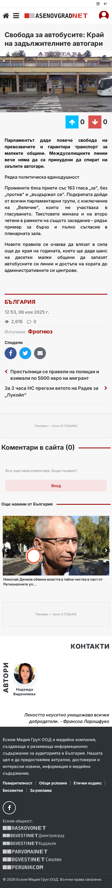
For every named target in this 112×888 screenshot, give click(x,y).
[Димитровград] (33, 836)
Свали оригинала (19, 56)
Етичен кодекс (88, 783)
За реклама (41, 790)
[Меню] (16, 15)
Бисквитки (13, 790)
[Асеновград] (56, 15)
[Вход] (103, 15)
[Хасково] (24, 828)
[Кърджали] (29, 844)
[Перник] (23, 867)
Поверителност (17, 783)
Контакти (90, 646)
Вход (56, 485)
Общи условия (53, 783)
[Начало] (6, 15)
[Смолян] (32, 859)
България (20, 302)
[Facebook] (9, 807)
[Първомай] (25, 852)
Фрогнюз (40, 331)
